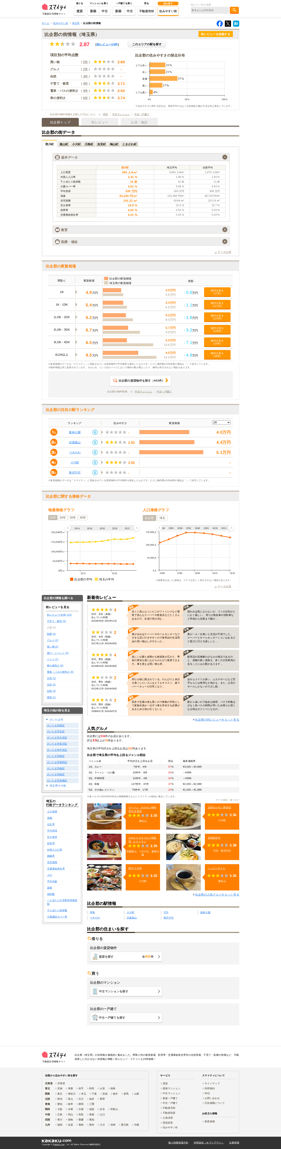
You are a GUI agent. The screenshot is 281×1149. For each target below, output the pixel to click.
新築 (93, 11)
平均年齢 (52, 881)
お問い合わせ (212, 1098)
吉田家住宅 (214, 837)
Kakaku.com (59, 1144)
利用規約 (210, 1088)
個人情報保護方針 (178, 1142)
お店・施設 (139, 122)
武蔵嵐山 (75, 442)
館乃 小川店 (135, 868)
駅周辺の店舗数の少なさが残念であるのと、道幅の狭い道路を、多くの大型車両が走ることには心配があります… (211, 660)
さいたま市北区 (56, 731)
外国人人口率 (54, 849)
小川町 (75, 462)
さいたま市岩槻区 (57, 780)
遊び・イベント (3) (58, 653)
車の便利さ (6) (55, 665)
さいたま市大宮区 (57, 737)
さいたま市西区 (56, 725)
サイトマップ (212, 1083)
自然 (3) (51, 691)
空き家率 (52, 837)
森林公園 (75, 432)
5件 (85, 62)
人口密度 (52, 811)
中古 (105, 11)
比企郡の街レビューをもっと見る (217, 719)
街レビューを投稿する (215, 34)
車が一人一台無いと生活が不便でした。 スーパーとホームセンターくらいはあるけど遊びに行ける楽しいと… (211, 638)
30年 (73, 517)
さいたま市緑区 (56, 774)
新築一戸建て (170, 1098)
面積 (49, 887)
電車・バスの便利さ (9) (60, 672)
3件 (85, 76)
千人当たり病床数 (57, 910)
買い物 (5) (52, 646)
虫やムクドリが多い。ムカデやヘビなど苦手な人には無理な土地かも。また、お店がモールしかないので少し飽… (211, 683)
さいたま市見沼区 (57, 743)
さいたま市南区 (56, 768)
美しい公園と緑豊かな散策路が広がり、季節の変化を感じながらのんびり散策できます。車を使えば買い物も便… (156, 660)
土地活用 (168, 1117)
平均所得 (52, 830)
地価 (49, 818)
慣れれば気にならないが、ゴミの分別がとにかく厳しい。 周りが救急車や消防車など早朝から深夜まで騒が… (211, 615)
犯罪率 (51, 843)
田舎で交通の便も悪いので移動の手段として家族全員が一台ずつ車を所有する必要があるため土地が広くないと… (156, 705)
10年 (53, 517)
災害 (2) (51, 678)
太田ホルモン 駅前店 (219, 807)
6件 (85, 98)
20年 (63, 517)
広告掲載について (215, 1103)
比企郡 (149, 518)
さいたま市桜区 (56, 756)
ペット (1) (52, 659)
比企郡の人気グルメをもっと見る (217, 894)
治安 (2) (51, 684)
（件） (142, 380)
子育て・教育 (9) (56, 621)
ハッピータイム (216, 868)
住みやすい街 (168, 11)
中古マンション (121, 114)
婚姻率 (51, 856)
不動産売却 (146, 11)
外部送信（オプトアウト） (209, 1142)
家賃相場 (210, 1121)
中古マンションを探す (113, 991)
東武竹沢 (75, 472)
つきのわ (75, 452)
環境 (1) (51, 697)
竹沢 (166, 912)
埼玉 (162, 518)
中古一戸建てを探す (112, 1017)
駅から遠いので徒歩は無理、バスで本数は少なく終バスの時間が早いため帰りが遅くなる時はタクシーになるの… (211, 705)
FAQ (207, 1093)
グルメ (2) (52, 640)
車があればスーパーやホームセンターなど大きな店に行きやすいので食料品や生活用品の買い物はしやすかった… (156, 638)
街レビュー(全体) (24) (59, 614)
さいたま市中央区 (57, 750)
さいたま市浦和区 (57, 762)
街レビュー (107, 44)
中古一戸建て (142, 114)
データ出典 (224, 252)
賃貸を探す (126, 956)
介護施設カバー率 (57, 916)
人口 (49, 875)
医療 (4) (51, 634)
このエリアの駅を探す (147, 44)
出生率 (51, 824)
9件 (85, 83)
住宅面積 (52, 862)
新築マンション (171, 1088)
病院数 (51, 894)
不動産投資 (169, 1112)
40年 (83, 517)
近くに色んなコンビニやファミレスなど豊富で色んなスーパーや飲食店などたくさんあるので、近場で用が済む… (156, 615)
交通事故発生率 (56, 868)
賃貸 (80, 11)
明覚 (92, 912)
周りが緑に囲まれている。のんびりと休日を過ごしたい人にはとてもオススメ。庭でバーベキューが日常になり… (156, 683)
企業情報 (234, 1142)
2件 (85, 69)
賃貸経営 (168, 1122)
